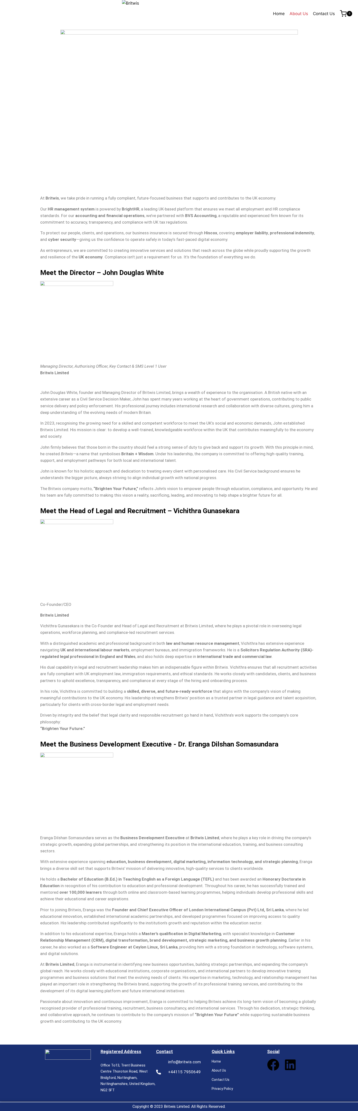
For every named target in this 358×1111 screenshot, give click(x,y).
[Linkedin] (290, 1065)
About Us (299, 13)
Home (279, 13)
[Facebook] (273, 1065)
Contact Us (324, 13)
